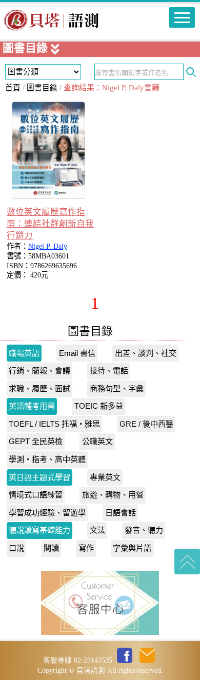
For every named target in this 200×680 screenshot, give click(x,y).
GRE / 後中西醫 (146, 423)
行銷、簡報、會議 (39, 370)
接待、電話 (109, 370)
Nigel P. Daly (47, 246)
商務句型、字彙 (117, 388)
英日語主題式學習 (39, 477)
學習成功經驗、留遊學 (47, 512)
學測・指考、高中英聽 (47, 459)
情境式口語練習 (36, 494)
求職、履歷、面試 (39, 388)
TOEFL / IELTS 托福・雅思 (54, 423)
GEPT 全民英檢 (36, 441)
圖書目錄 (42, 88)
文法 (97, 530)
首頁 (13, 88)
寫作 (86, 548)
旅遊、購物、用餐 (113, 494)
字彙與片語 (132, 548)
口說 (16, 548)
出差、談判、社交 (145, 353)
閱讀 (51, 548)
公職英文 (97, 441)
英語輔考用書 (32, 406)
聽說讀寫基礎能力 (39, 530)
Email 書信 (77, 353)
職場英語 (24, 353)
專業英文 (105, 477)
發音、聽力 (144, 530)
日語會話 (120, 512)
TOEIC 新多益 (98, 406)
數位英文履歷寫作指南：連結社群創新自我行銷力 (50, 224)
